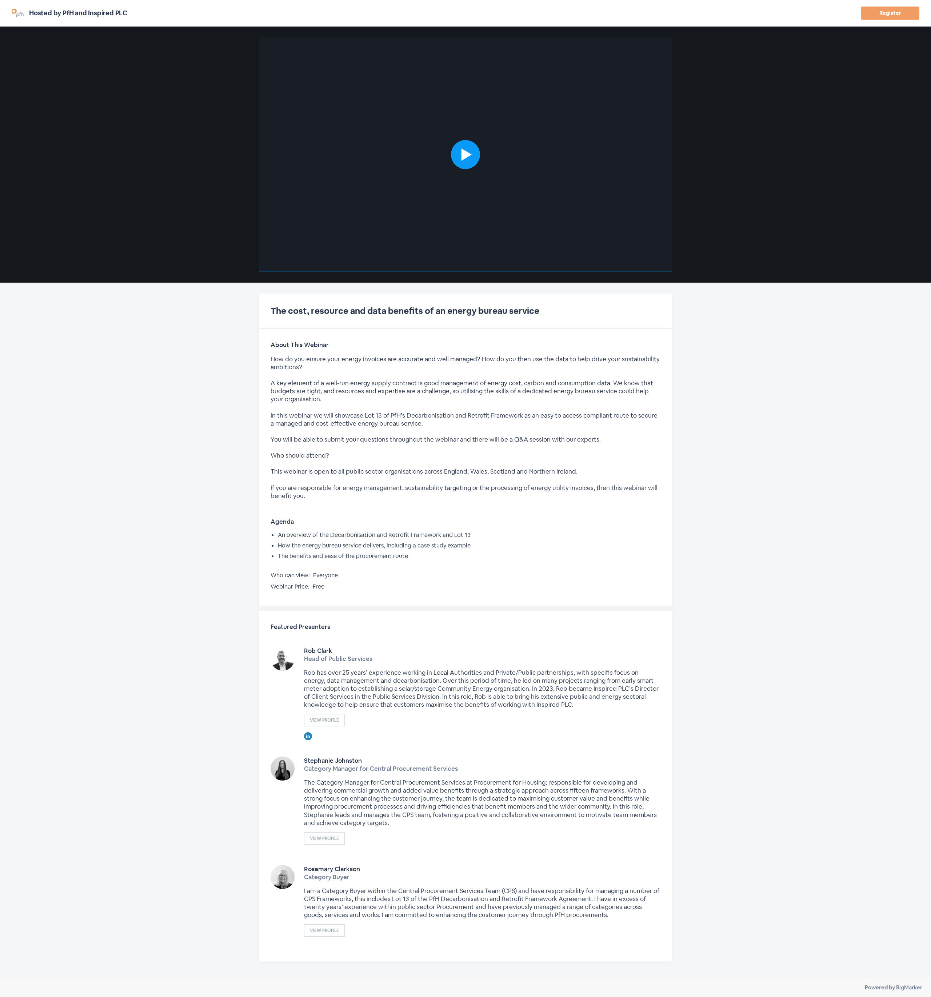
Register (890, 12)
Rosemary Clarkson (332, 869)
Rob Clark (318, 651)
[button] (465, 154)
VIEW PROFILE (324, 720)
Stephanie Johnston (333, 761)
